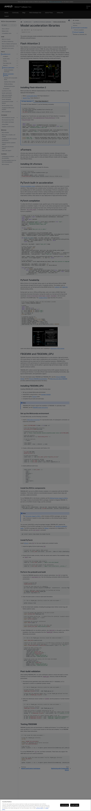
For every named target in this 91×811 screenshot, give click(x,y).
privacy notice (39, 808)
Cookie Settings (64, 805)
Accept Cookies (74, 805)
